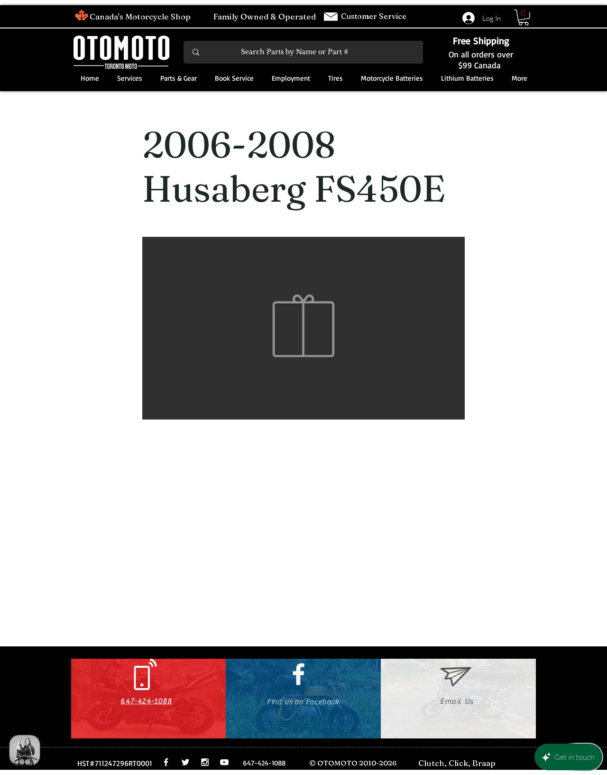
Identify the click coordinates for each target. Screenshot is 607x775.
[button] (523, 17)
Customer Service (374, 16)
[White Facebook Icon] (298, 674)
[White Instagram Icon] (205, 762)
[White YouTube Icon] (224, 762)
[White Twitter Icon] (185, 762)
